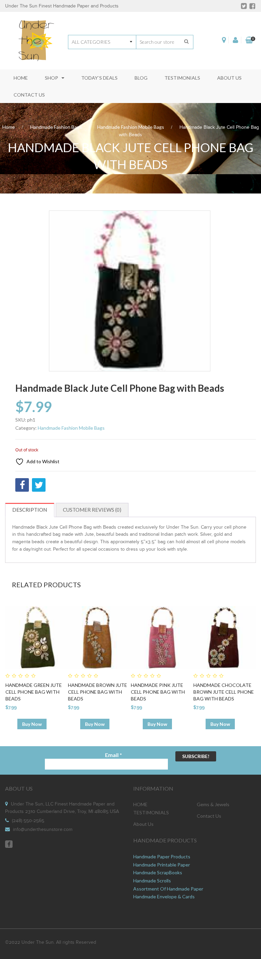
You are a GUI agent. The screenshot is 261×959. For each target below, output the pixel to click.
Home (8, 127)
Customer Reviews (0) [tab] (92, 510)
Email (113, 755)
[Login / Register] (235, 40)
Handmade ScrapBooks (157, 872)
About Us (143, 824)
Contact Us (209, 816)
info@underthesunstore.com (42, 829)
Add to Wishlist (42, 461)
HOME (140, 804)
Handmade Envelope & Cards (164, 896)
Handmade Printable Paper (161, 865)
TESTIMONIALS (151, 812)
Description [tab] (29, 510)
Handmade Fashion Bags (56, 127)
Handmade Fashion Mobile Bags (130, 127)
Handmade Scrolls (152, 880)
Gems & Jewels (213, 804)
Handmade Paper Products (161, 856)
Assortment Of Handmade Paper (168, 889)
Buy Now (32, 724)
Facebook (9, 844)
